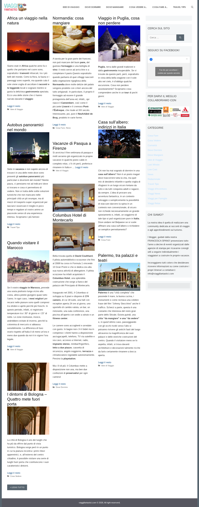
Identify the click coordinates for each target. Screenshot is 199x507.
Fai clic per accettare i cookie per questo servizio (169, 71)
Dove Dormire (93, 7)
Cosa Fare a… (160, 7)
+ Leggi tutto (17, 487)
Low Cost (152, 169)
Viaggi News (154, 193)
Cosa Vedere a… (138, 7)
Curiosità (152, 145)
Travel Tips (179, 7)
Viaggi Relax (154, 203)
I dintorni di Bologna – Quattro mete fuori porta (27, 399)
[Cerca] (180, 37)
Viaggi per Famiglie (157, 198)
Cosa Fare (60, 128)
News (68, 128)
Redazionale (154, 179)
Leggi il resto (13, 106)
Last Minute (153, 164)
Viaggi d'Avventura (157, 189)
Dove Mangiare (115, 7)
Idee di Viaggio (71, 7)
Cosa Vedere (15, 476)
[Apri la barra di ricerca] (192, 7)
